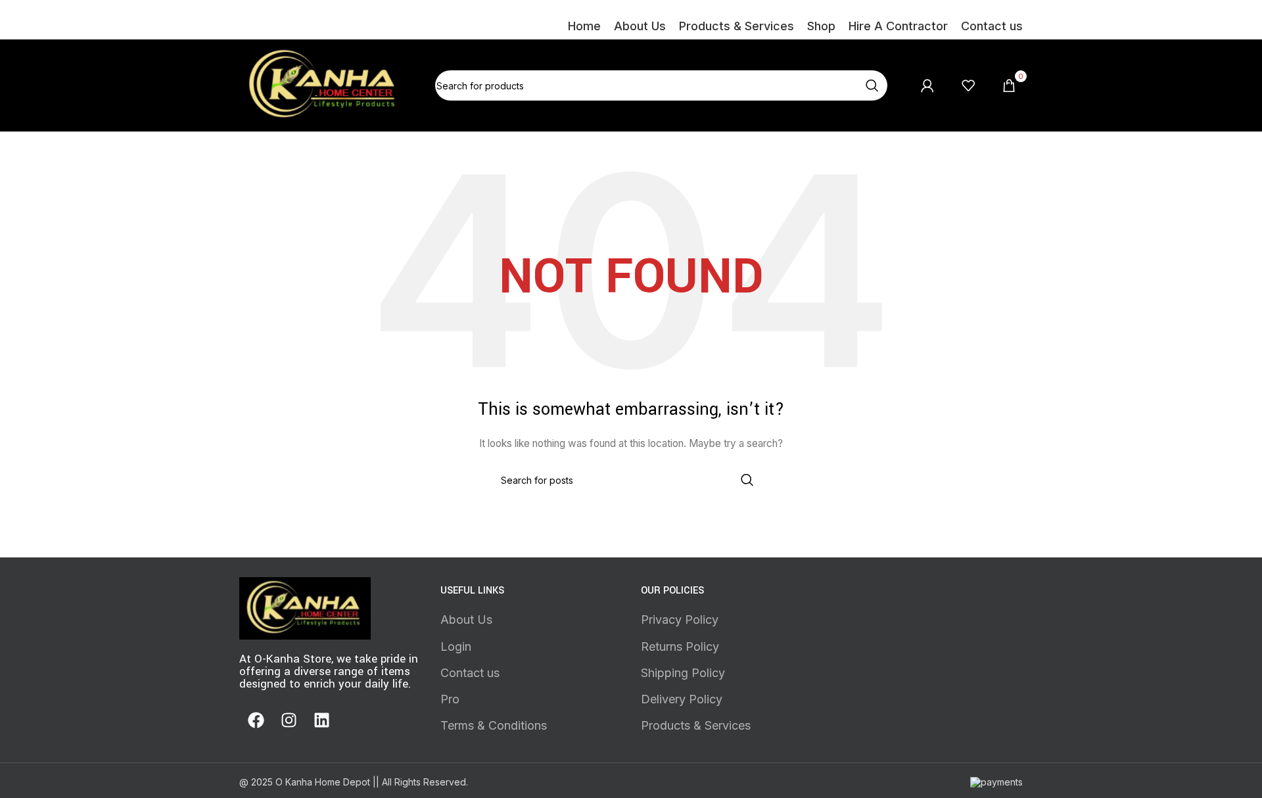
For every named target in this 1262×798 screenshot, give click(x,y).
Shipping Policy (683, 673)
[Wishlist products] (968, 85)
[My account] (927, 85)
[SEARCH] (872, 85)
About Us (466, 619)
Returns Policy (680, 646)
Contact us (470, 673)
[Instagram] (288, 719)
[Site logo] (324, 84)
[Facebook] (255, 719)
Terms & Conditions (493, 725)
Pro (449, 699)
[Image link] (305, 607)
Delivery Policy (681, 699)
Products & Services (696, 725)
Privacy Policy (679, 619)
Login (455, 646)
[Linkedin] (321, 719)
